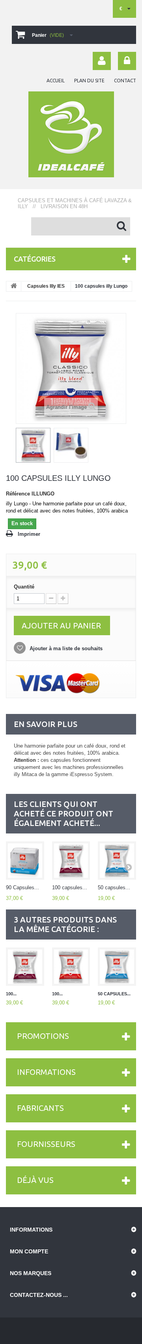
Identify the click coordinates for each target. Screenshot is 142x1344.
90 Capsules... (22, 887)
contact (125, 80)
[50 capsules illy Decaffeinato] (117, 860)
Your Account (102, 61)
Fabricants (40, 1107)
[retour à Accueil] (13, 286)
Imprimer (29, 534)
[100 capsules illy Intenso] (71, 860)
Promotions (43, 1035)
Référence (18, 494)
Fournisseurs (46, 1143)
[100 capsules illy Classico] (71, 966)
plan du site (89, 80)
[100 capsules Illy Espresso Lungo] (33, 445)
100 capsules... (69, 887)
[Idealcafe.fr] (71, 134)
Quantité (24, 587)
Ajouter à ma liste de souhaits (65, 648)
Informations (46, 1071)
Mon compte (29, 1251)
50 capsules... (114, 887)
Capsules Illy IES (46, 286)
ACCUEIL (56, 80)
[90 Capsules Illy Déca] (25, 860)
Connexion (127, 61)
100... (11, 993)
